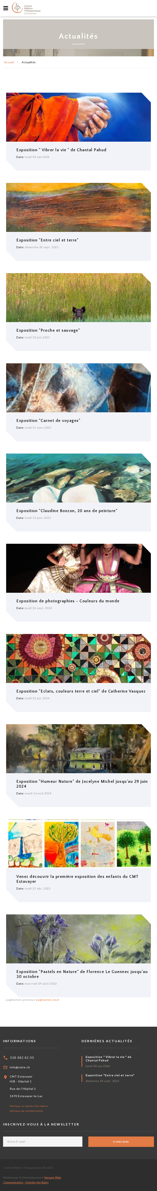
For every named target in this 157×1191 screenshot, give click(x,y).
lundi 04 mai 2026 (98, 1066)
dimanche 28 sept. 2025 (102, 1081)
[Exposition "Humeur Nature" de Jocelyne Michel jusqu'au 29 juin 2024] (79, 748)
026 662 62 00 (22, 1058)
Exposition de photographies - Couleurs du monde (68, 601)
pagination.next (47, 999)
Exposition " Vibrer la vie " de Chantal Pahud (61, 150)
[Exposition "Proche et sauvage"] (79, 297)
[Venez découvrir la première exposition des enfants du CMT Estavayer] (79, 843)
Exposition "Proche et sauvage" (48, 330)
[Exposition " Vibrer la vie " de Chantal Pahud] (79, 117)
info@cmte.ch (20, 1067)
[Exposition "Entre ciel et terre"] (79, 207)
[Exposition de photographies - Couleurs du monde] (79, 568)
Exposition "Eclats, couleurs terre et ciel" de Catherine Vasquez (81, 691)
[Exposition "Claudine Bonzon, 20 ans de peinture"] (79, 477)
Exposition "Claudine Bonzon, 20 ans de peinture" (67, 511)
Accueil (9, 62)
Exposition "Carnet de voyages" (48, 420)
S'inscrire (121, 1141)
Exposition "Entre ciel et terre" (47, 240)
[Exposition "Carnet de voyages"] (79, 387)
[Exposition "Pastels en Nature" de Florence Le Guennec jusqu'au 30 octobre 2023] (79, 938)
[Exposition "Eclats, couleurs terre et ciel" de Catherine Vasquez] (79, 658)
